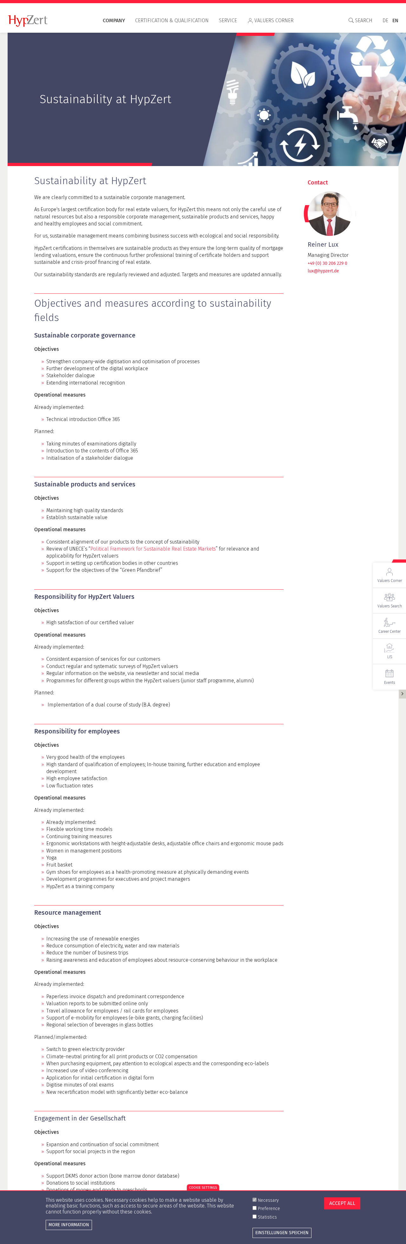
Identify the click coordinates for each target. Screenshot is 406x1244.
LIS (389, 657)
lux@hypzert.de (323, 271)
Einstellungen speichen (282, 1232)
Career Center (389, 631)
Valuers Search (389, 606)
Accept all (342, 1203)
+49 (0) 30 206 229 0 (327, 263)
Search (363, 20)
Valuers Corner (273, 20)
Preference (269, 1208)
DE (385, 20)
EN (395, 20)
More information (69, 1224)
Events (389, 682)
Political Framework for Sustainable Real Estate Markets (153, 549)
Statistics (267, 1217)
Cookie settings (203, 1188)
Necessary (268, 1200)
